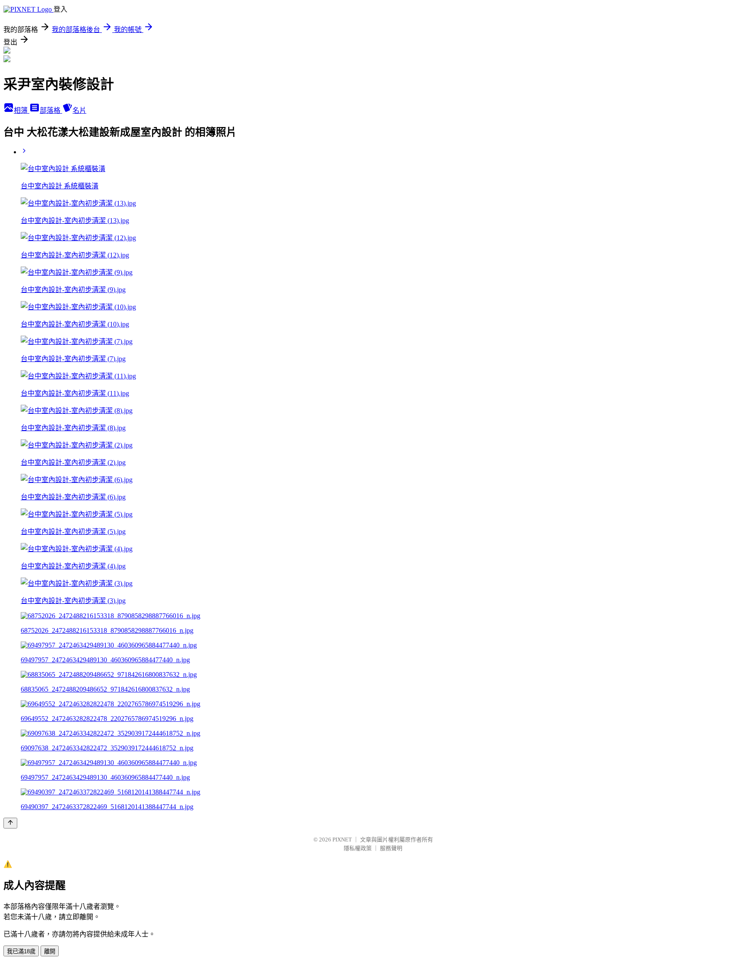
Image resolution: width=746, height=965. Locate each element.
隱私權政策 (358, 848)
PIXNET (342, 839)
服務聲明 (391, 848)
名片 (79, 110)
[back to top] (10, 823)
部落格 (51, 110)
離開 (49, 951)
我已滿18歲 (21, 951)
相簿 (21, 110)
